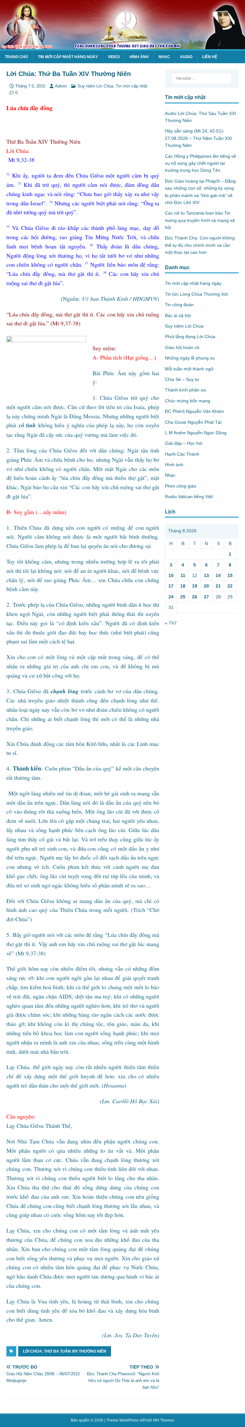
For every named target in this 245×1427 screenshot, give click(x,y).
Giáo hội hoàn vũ (182, 347)
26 (194, 596)
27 (206, 596)
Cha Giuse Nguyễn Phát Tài (193, 422)
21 (218, 585)
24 (171, 596)
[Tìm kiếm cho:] (202, 78)
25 (182, 596)
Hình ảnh (139, 57)
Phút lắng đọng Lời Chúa (190, 336)
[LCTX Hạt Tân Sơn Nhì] (122, 45)
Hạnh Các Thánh (182, 454)
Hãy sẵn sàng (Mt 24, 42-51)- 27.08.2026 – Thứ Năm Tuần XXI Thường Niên (198, 138)
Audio (186, 57)
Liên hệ (209, 57)
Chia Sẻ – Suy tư (182, 379)
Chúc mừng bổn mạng (187, 400)
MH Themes (163, 1420)
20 (206, 585)
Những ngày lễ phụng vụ (190, 358)
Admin (61, 86)
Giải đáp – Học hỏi (183, 443)
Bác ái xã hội (178, 315)
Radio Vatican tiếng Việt (189, 496)
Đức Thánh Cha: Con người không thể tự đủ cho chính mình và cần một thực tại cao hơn (200, 245)
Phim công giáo (180, 486)
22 (230, 585)
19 (194, 585)
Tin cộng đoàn (179, 304)
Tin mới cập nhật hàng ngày (68, 57)
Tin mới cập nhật (131, 86)
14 (218, 575)
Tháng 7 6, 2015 (30, 86)
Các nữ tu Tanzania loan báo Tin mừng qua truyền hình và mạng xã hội (200, 220)
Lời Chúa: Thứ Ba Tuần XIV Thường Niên (64, 1351)
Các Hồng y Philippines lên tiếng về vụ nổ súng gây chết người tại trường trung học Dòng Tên (200, 163)
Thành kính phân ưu (185, 389)
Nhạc (164, 57)
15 (230, 575)
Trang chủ (16, 57)
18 (182, 585)
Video (114, 57)
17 (171, 585)
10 (171, 575)
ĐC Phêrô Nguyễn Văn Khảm (194, 411)
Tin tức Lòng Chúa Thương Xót (196, 294)
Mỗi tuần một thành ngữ (189, 368)
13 (206, 575)
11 (183, 575)
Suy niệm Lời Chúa (95, 86)
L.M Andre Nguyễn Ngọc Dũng (195, 432)
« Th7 (171, 623)
